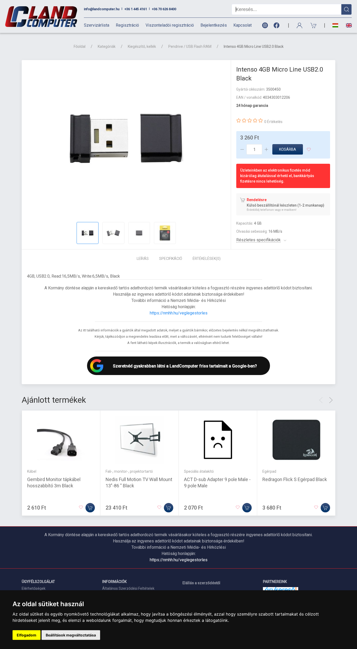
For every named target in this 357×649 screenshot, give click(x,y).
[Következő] (330, 400)
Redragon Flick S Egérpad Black (294, 479)
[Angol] (347, 25)
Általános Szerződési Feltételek (128, 588)
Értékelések (207, 258)
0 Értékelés (273, 122)
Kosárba (287, 149)
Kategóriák (107, 46)
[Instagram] (264, 25)
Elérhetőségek (33, 588)
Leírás (143, 258)
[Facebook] (277, 25)
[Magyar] (335, 25)
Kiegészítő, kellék (142, 46)
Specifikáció (170, 258)
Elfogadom (26, 635)
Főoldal (79, 46)
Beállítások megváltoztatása (71, 635)
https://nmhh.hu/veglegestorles (179, 313)
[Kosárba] (90, 507)
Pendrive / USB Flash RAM (189, 46)
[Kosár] (314, 25)
